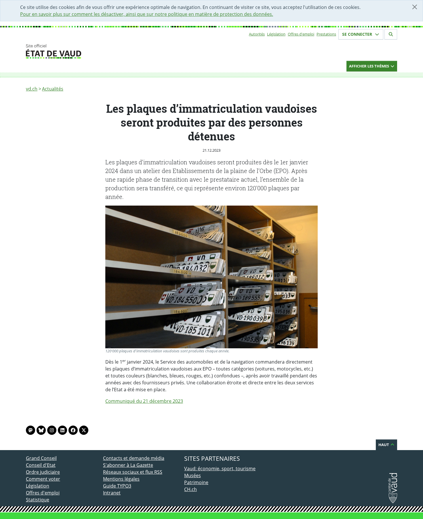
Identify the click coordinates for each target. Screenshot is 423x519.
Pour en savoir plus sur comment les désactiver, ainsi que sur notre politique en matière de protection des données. (146, 14)
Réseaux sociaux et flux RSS (132, 472)
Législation (276, 34)
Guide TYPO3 (117, 486)
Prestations (326, 34)
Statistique (37, 500)
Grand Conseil (41, 458)
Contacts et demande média (133, 458)
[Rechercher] (390, 34)
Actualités (52, 89)
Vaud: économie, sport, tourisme (220, 468)
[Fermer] (415, 7)
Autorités (257, 34)
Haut (384, 444)
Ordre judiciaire (43, 472)
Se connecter (357, 34)
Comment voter (43, 479)
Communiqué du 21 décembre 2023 (144, 401)
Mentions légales (121, 479)
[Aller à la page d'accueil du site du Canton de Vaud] (101, 51)
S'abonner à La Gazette (128, 465)
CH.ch (190, 489)
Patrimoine (196, 482)
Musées (192, 475)
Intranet (112, 493)
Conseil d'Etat (41, 465)
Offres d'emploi (301, 34)
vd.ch (31, 89)
